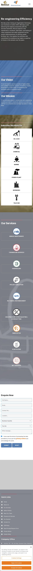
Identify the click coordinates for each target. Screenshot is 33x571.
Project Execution (16, 284)
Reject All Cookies (16, 563)
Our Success (7, 519)
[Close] (31, 547)
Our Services (7, 507)
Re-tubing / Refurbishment (16, 301)
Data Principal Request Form (11, 528)
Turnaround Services (16, 252)
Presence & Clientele (9, 516)
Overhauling (16, 268)
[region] (16, 558)
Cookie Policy (7, 534)
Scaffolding (16, 349)
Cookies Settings (16, 558)
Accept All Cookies (16, 567)
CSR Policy (6, 525)
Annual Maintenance (16, 236)
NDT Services (16, 365)
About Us (6, 504)
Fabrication (16, 333)
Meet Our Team (8, 513)
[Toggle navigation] (29, 4)
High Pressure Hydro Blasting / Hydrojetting (16, 318)
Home (5, 502)
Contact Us (7, 522)
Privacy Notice (7, 531)
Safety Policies (8, 510)
